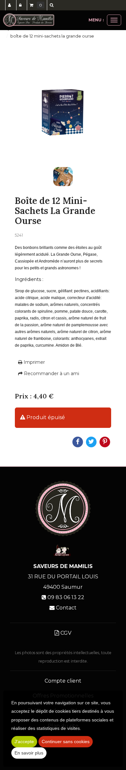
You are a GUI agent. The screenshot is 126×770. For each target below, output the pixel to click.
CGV (65, 633)
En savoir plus (29, 752)
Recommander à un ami (51, 373)
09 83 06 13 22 (65, 597)
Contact (66, 608)
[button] (52, 5)
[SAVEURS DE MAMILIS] (29, 20)
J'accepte (24, 741)
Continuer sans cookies (65, 741)
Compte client (63, 681)
